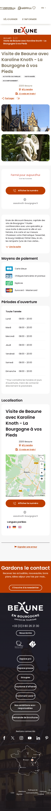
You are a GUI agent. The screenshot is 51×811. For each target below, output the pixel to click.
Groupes (25, 677)
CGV (12, 793)
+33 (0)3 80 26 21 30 (25, 626)
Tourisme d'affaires (25, 686)
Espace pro (25, 658)
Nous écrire (25, 633)
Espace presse (25, 668)
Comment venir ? (25, 695)
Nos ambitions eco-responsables (25, 707)
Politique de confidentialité (32, 791)
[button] (44, 8)
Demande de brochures (25, 717)
